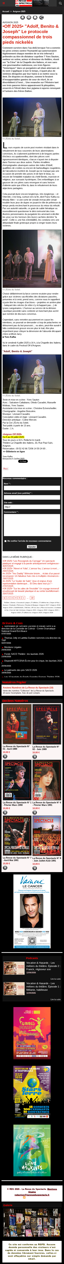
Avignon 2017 (44, 605)
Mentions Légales (12, 634)
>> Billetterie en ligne (14, 451)
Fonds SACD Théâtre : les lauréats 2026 (24, 641)
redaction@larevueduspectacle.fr (32, 1195)
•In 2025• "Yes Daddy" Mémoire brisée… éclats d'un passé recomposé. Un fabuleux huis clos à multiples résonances (31, 574)
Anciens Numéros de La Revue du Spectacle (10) (28, 687)
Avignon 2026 (48, 612)
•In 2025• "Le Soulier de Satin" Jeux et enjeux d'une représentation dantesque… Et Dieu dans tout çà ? (27, 582)
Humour (5, 605)
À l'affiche (34, 602)
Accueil (5, 11)
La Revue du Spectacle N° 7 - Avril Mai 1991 (17, 858)
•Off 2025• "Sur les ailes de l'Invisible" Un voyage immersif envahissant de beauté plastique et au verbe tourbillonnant (31, 589)
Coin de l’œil (14, 610)
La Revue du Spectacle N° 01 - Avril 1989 (16, 747)
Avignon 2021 (31, 610)
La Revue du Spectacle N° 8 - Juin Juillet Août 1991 (46, 859)
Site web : (8, 502)
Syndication (31, 1198)
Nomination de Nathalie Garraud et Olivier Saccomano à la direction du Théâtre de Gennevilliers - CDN (31, 674)
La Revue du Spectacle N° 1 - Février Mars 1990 (17, 803)
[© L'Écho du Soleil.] (32, 98)
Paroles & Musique (31, 605)
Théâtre (6, 602)
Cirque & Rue (54, 602)
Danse (13, 602)
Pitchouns (20, 605)
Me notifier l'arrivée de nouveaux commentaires (29, 541)
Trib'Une (27, 607)
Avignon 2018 (55, 605)
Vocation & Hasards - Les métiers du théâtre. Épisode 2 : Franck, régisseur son (43, 966)
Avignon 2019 (8, 607)
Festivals (12, 605)
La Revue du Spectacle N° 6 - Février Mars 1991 (46, 803)
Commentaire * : (11, 512)
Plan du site (15, 1198)
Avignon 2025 (19, 11)
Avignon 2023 (53, 610)
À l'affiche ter (26, 612)
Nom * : (7, 484)
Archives (22, 610)
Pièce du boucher (47, 607)
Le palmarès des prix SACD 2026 (20, 657)
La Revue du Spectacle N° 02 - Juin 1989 (45, 747)
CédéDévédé (18, 607)
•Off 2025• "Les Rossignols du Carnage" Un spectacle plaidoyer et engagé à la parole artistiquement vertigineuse (31, 562)
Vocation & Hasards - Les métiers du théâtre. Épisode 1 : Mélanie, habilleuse (43, 986)
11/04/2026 (31, 993)
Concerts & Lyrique (23, 602)
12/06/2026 (31, 972)
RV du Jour (35, 607)
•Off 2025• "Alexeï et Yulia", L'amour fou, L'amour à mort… (31, 568)
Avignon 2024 (16, 612)
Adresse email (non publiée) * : (18, 493)
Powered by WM (46, 1198)
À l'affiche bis (44, 602)
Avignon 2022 (42, 610)
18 (32, 598)
